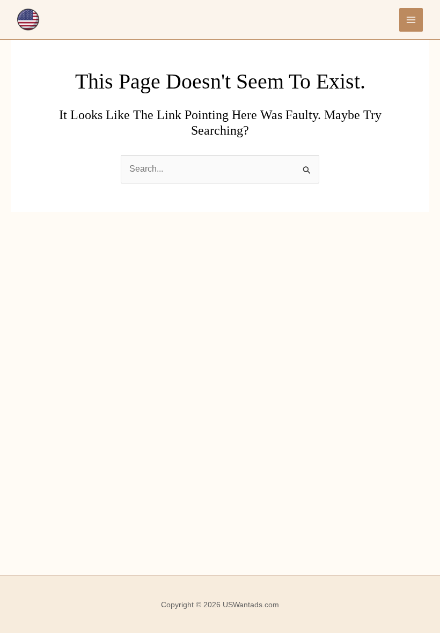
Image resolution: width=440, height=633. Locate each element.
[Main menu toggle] (411, 20)
